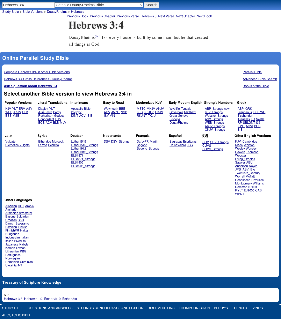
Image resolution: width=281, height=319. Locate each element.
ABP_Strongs (214, 108)
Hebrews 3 (149, 16)
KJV (8, 108)
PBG (23, 251)
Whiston (249, 145)
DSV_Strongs (120, 141)
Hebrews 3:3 (13, 299)
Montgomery (243, 183)
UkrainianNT (13, 265)
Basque (10, 216)
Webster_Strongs (216, 115)
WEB (8, 112)
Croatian (11, 220)
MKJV (151, 108)
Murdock (58, 141)
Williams (258, 183)
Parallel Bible (252, 72)
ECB (41, 122)
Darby (57, 112)
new (227, 108)
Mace (239, 145)
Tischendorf (245, 115)
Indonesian (12, 237)
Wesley (240, 148)
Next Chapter (185, 16)
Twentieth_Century (247, 173)
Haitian (24, 230)
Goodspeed (242, 180)
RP (240, 122)
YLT (15, 108)
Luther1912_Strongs (84, 152)
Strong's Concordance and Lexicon (110, 308)
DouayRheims (57, 11)
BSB (8, 115)
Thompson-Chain (194, 308)
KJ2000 (149, 112)
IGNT (74, 115)
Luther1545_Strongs (84, 145)
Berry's (221, 308)
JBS (190, 145)
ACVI (82, 115)
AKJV (17, 112)
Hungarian (12, 234)
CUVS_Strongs (212, 149)
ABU (249, 162)
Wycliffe (175, 108)
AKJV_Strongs (215, 126)
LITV (58, 119)
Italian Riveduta (15, 241)
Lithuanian (12, 251)
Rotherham (45, 115)
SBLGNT (249, 122)
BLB (56, 122)
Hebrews (77, 11)
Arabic (29, 206)
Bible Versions (32, 11)
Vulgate (10, 141)
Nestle (260, 119)
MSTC (141, 108)
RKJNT (142, 115)
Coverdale (176, 112)
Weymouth (111, 108)
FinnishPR (12, 230)
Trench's (240, 308)
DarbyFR (143, 141)
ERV (22, 108)
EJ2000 (249, 190)
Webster (240, 155)
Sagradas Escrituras (183, 141)
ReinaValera (178, 145)
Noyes (253, 166)
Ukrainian (26, 262)
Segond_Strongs (148, 148)
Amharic (10, 209)
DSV (107, 141)
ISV (106, 115)
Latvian (21, 248)
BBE (122, 108)
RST (21, 206)
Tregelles (244, 119)
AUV (107, 112)
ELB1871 (77, 155)
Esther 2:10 (52, 299)
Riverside (257, 180)
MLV (63, 122)
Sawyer (240, 162)
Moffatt (250, 176)
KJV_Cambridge (246, 141)
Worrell (240, 176)
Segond (142, 145)
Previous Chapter (102, 16)
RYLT (239, 190)
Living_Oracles (245, 159)
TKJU (152, 115)
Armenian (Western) (18, 213)
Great (173, 115)
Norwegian (12, 258)
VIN (112, 115)
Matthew (190, 112)
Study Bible (10, 11)
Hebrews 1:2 (33, 299)
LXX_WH (259, 112)
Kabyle (23, 244)
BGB (257, 126)
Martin (154, 141)
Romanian (12, 262)
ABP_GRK (245, 108)
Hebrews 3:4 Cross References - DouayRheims (38, 79)
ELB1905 (77, 162)
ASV (29, 108)
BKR (21, 220)
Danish (9, 223)
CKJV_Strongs (215, 129)
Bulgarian (22, 216)
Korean (10, 248)
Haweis (240, 152)
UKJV (159, 112)
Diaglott (43, 108)
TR (253, 119)
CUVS (206, 145)
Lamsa (42, 145)
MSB (16, 115)
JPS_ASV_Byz (245, 169)
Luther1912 (78, 148)
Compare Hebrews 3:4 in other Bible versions (37, 72)
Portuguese (13, 255)
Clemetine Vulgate (17, 145)
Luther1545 (78, 141)
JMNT (115, 112)
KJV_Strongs (214, 112)
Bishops (175, 119)
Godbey (59, 115)
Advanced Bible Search (260, 79)
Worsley (251, 148)
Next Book (204, 16)
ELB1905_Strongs (83, 166)
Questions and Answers (50, 308)
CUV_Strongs (219, 142)
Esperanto (22, 223)
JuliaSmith (45, 112)
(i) (96, 36)
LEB (25, 112)
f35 (258, 122)
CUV (205, 142)
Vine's (258, 308)
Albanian (11, 206)
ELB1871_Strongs (83, 159)
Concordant (46, 119)
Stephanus (245, 112)
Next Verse (166, 16)
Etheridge (44, 141)
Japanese (11, 244)
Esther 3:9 (69, 299)
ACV (49, 122)
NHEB (252, 187)
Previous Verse (128, 16)
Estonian (11, 227)
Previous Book (77, 16)
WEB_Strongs (214, 122)
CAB (258, 190)
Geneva (183, 115)
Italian (25, 237)
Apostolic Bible (16, 315)
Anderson (241, 166)
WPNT (239, 194)
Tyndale (186, 108)
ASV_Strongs (214, 119)
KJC (140, 112)
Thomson (252, 152)
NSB (124, 112)
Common (241, 187)
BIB (89, 115)
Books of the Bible (256, 86)
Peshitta (53, 145)
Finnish (22, 227)
